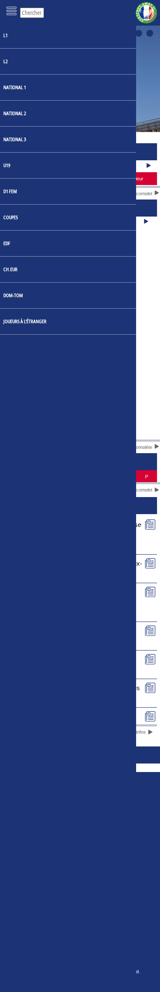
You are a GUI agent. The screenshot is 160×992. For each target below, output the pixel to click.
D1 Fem (10, 191)
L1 (5, 35)
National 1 (14, 87)
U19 (6, 165)
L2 (5, 61)
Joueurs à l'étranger (25, 321)
